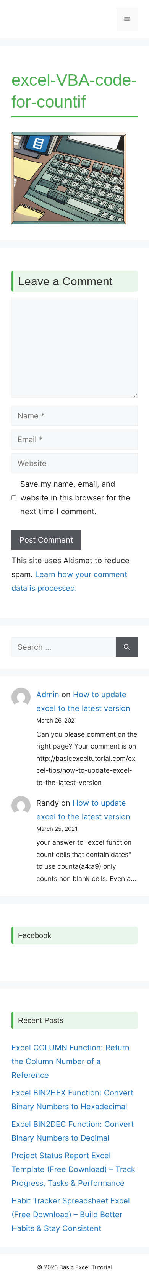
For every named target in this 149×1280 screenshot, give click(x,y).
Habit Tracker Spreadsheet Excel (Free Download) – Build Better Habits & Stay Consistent (70, 1214)
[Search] (127, 647)
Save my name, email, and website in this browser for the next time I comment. (75, 497)
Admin (47, 694)
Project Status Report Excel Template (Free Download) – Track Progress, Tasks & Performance (73, 1169)
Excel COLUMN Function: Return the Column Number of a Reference (70, 1061)
